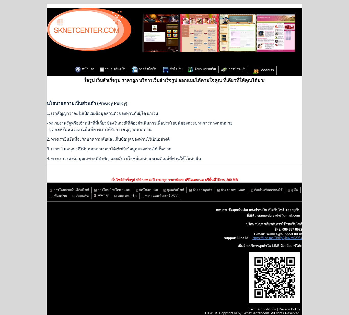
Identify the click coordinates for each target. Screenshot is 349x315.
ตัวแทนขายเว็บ (204, 69)
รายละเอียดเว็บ (115, 69)
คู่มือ (294, 190)
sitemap (102, 195)
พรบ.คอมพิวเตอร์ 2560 (161, 196)
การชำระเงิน (237, 69)
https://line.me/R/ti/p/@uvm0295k (277, 238)
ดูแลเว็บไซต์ (175, 190)
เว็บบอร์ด (82, 196)
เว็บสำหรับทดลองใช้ (268, 190)
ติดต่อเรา (267, 70)
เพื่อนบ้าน (59, 196)
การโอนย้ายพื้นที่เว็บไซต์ (70, 190)
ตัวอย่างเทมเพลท (232, 190)
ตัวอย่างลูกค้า (202, 190)
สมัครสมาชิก (127, 196)
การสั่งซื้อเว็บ (147, 69)
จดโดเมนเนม (148, 190)
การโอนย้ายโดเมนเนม (113, 190)
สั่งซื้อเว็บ (175, 69)
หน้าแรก (87, 69)
